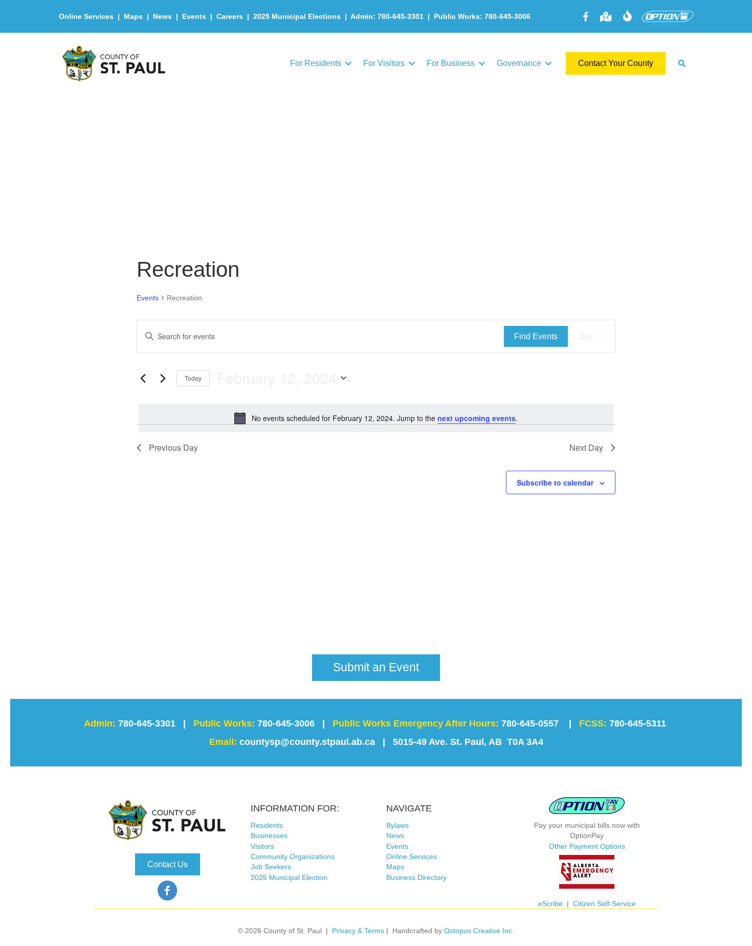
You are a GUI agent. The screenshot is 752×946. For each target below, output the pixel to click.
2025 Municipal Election (289, 877)
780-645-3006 (286, 723)
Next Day (586, 447)
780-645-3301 (146, 723)
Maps (133, 16)
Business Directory (416, 877)
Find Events (536, 336)
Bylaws (397, 825)
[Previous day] (143, 378)
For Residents (315, 63)
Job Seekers (271, 867)
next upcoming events (476, 418)
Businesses (269, 835)
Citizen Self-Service (604, 903)
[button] (348, 63)
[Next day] (163, 378)
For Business (451, 63)
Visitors (262, 846)
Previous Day (173, 447)
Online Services (86, 16)
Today (193, 377)
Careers (229, 16)
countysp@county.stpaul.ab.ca (307, 742)
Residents (267, 825)
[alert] (376, 418)
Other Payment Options (587, 846)
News (162, 16)
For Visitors (384, 63)
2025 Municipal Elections (297, 16)
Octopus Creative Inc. (479, 931)
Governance (519, 63)
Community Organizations (293, 856)
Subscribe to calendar (555, 482)
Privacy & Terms (358, 931)
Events (194, 16)
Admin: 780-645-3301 (387, 16)
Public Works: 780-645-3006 (482, 16)
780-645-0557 (530, 723)
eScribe (550, 903)
